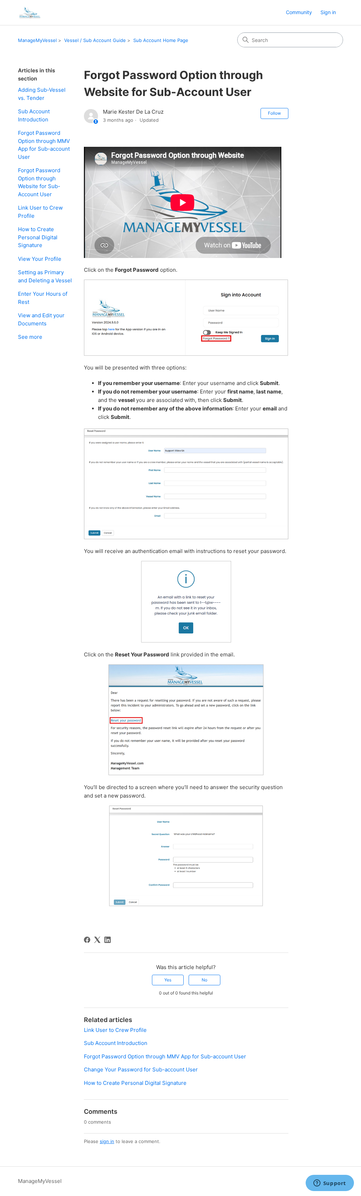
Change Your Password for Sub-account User (141, 1069)
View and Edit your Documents (41, 319)
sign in (107, 1141)
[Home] (29, 12)
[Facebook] (87, 940)
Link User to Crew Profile (40, 211)
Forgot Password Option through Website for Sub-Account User (39, 182)
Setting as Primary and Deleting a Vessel (45, 276)
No (204, 979)
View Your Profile (39, 259)
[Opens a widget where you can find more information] (329, 1183)
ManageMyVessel (37, 40)
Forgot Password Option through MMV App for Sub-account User (44, 145)
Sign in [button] (328, 12)
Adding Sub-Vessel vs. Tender (42, 93)
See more (30, 336)
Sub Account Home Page (160, 40)
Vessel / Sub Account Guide (95, 40)
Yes (167, 979)
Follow (274, 113)
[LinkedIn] (107, 940)
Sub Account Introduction (34, 115)
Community (299, 12)
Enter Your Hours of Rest (42, 297)
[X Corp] (97, 940)
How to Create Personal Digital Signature (37, 237)
